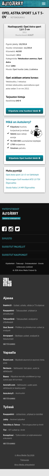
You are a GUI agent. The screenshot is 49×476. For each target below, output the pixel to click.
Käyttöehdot (10, 263)
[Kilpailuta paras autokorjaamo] (12, 3)
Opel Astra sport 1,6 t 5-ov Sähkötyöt (22, 174)
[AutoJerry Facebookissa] (5, 230)
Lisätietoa (33, 69)
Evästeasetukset (31, 263)
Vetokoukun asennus (27, 58)
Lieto (13, 65)
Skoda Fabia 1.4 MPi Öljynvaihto (20, 187)
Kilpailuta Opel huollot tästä (23, 158)
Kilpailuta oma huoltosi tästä (23, 110)
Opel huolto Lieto (20, 69)
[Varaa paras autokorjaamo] (10, 213)
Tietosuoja (20, 263)
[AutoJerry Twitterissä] (18, 230)
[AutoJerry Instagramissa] (11, 230)
